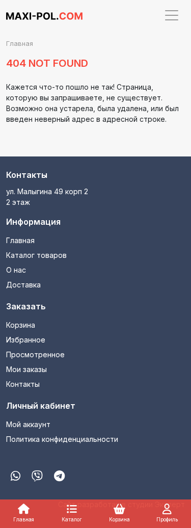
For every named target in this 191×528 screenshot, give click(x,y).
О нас (16, 270)
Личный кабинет (40, 406)
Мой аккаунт (28, 424)
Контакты (26, 175)
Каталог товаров (36, 255)
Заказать (26, 306)
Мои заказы (26, 369)
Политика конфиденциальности (62, 439)
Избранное (25, 339)
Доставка (23, 284)
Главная (20, 240)
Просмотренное (35, 354)
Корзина (20, 325)
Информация (33, 222)
